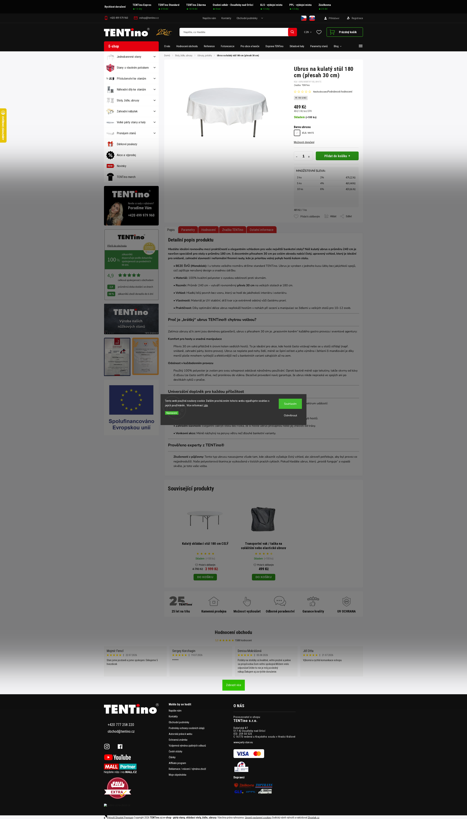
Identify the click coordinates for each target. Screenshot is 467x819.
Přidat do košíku (335, 156)
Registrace (357, 18)
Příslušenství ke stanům (131, 78)
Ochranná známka (178, 739)
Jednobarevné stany (129, 56)
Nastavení (171, 413)
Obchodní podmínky (247, 18)
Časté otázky (175, 751)
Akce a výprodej (126, 155)
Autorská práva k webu (180, 733)
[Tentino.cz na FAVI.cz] (135, 788)
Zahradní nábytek (127, 111)
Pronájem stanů (126, 133)
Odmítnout (290, 415)
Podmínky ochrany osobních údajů (186, 728)
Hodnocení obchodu (233, 632)
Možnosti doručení (304, 142)
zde (206, 405)
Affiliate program (177, 763)
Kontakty (226, 18)
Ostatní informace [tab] (261, 230)
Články (172, 757)
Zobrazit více (233, 685)
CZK (306, 32)
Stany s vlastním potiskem (133, 67)
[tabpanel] (205, 540)
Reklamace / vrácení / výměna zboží (187, 768)
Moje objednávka (177, 774)
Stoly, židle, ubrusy (128, 100)
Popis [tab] (171, 230)
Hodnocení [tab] (208, 230)
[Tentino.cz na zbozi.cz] (135, 805)
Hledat (292, 32)
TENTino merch (126, 177)
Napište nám (209, 18)
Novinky (121, 166)
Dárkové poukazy (127, 144)
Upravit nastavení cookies (258, 817)
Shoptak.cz (313, 817)
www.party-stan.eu (243, 742)
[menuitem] (168, 46)
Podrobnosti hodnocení (340, 91)
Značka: (302, 85)
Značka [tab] (232, 230)
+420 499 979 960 (141, 215)
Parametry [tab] (188, 230)
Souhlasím (290, 404)
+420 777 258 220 (121, 725)
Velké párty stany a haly (131, 122)
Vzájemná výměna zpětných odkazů (187, 745)
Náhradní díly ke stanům (131, 89)
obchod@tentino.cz (121, 731)
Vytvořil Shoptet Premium (120, 817)
